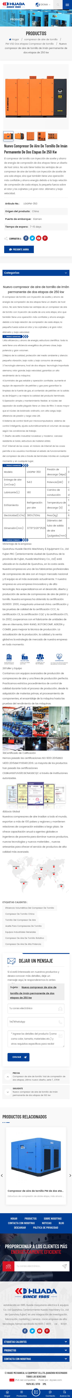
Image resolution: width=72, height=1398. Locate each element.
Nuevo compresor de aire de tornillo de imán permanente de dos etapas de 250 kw (33, 992)
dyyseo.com (56, 1380)
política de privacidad (45, 1227)
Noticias (46, 1223)
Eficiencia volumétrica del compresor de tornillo (29, 908)
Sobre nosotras (52, 1218)
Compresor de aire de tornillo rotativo (24, 938)
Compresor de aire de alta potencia (23, 944)
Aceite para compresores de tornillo (23, 926)
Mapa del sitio (33, 1383)
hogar (14, 1218)
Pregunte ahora (21, 249)
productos (31, 1218)
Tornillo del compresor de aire (20, 920)
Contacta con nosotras (21, 1223)
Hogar (15, 39)
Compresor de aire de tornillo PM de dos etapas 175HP (36, 1191)
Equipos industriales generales (20, 932)
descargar (20, 1227)
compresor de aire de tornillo (41, 39)
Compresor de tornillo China (19, 914)
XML (44, 1383)
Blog (61, 1223)
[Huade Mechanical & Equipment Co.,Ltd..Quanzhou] (14, 5)
